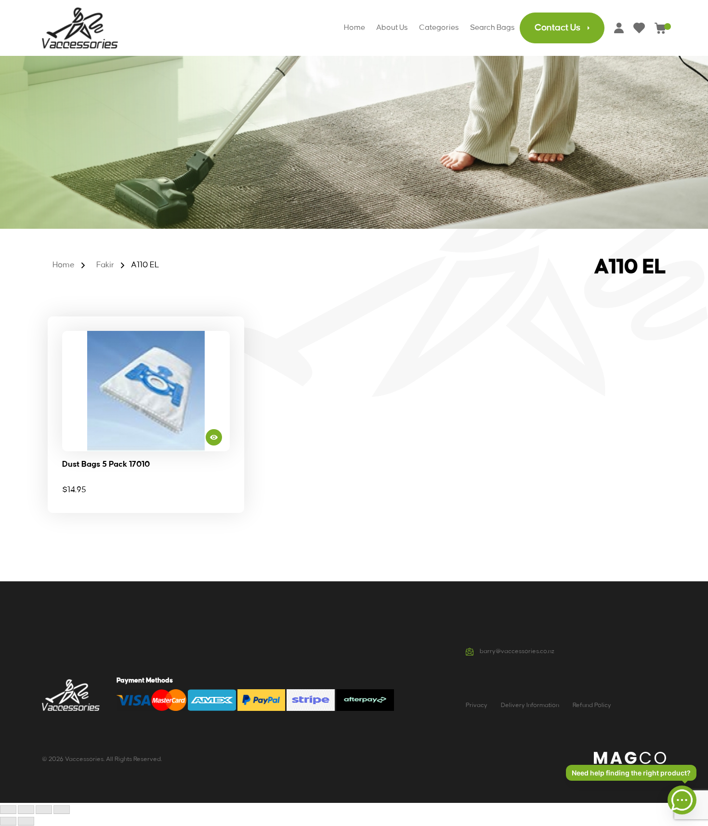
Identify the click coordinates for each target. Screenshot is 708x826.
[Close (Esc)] (61, 809)
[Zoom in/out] (8, 809)
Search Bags (492, 28)
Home (354, 28)
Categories (439, 28)
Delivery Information (530, 705)
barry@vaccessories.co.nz (516, 651)
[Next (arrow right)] (26, 821)
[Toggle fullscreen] (26, 809)
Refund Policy (592, 705)
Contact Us (557, 28)
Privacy (476, 705)
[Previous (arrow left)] (8, 821)
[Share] (44, 809)
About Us (392, 28)
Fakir (105, 265)
